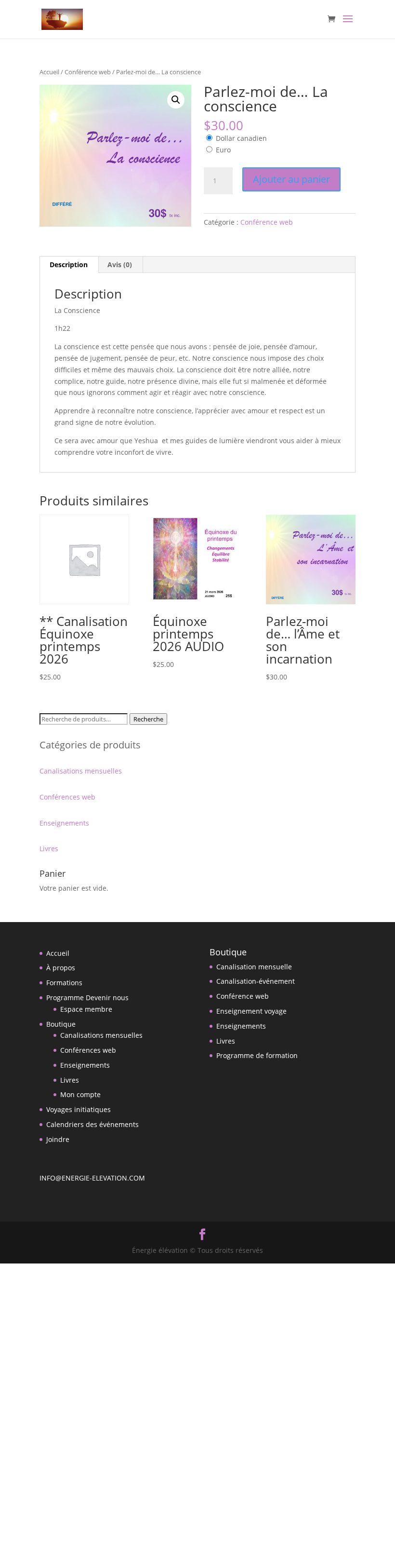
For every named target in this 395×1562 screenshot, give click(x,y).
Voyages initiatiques (78, 1109)
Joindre (57, 1139)
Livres (49, 848)
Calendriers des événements (92, 1124)
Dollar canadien (241, 138)
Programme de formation (257, 1055)
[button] (175, 100)
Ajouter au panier (291, 179)
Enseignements (64, 823)
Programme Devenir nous (87, 997)
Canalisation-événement (255, 981)
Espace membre (86, 1009)
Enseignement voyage (251, 1011)
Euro (223, 149)
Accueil (49, 72)
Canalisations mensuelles (81, 770)
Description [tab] (69, 264)
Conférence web (88, 72)
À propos (60, 967)
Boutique (61, 1024)
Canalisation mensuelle (254, 966)
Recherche (148, 719)
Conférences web (67, 796)
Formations (64, 982)
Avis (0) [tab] (119, 264)
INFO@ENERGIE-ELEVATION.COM (92, 1177)
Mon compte (80, 1094)
